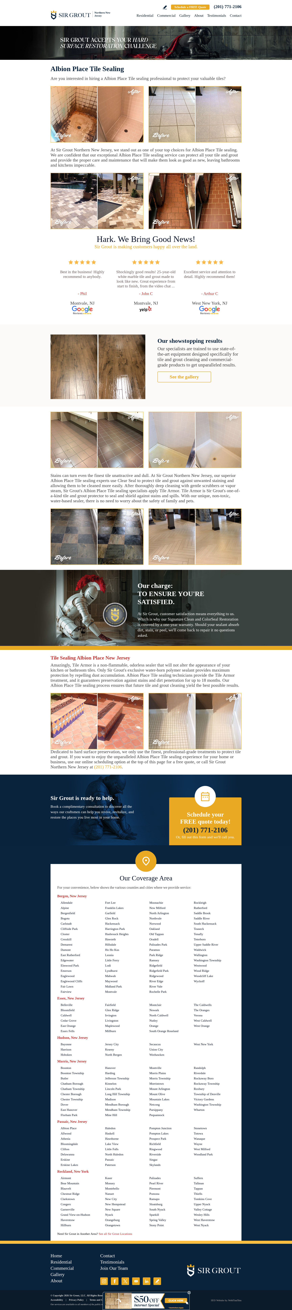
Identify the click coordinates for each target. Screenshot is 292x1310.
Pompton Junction (160, 1128)
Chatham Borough (72, 1083)
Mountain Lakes (159, 1099)
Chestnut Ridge (70, 1193)
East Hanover (69, 1109)
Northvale (155, 918)
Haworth (110, 939)
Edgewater (67, 960)
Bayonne (66, 1044)
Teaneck (199, 929)
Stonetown (200, 1128)
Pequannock (156, 1115)
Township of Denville (207, 1094)
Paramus (154, 949)
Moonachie (156, 902)
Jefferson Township (117, 1078)
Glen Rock (111, 918)
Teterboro (200, 939)
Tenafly (198, 934)
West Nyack (201, 1225)
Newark (154, 1010)
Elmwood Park (70, 965)
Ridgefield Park (159, 970)
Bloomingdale (69, 1144)
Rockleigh (200, 902)
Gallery (184, 15)
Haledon (110, 1128)
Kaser (108, 1178)
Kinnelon (110, 1083)
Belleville (66, 1005)
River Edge (156, 981)
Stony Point (156, 1225)
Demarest (66, 944)
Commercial (166, 15)
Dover (64, 1104)
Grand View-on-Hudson (75, 1214)
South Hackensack (205, 923)
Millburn (110, 1031)
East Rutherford (70, 955)
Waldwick (200, 949)
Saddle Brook (202, 913)
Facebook (114, 1281)
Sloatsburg (155, 1204)
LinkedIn (146, 1281)
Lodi (108, 965)
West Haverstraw (204, 1220)
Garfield (110, 913)
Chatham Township (72, 1089)
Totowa (198, 1133)
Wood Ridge (201, 970)
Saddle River (202, 918)
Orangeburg (112, 1220)
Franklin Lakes (114, 908)
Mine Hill (111, 1115)
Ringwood (155, 1149)
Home (56, 1255)
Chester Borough (71, 1094)
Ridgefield (155, 965)
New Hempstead (115, 1204)
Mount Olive (157, 1094)
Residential (145, 15)
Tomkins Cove (203, 1199)
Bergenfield (68, 913)
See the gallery (184, 376)
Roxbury (199, 1089)
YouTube (136, 1281)
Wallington (200, 955)
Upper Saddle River (206, 944)
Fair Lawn (67, 986)
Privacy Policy (76, 1300)
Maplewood (112, 1026)
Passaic (109, 1159)
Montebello (112, 1188)
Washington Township (207, 960)
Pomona (154, 1193)
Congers (66, 1204)
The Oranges (202, 1010)
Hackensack (112, 923)
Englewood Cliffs (71, 981)
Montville (155, 1068)
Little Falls (111, 1149)
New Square (112, 1209)
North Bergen (113, 1054)
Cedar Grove (68, 1020)
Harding (110, 1073)
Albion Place (69, 1128)
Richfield (155, 1144)
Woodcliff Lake (203, 976)
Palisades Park (158, 944)
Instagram (104, 1281)
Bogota (65, 918)
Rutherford (200, 908)
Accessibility (57, 1300)
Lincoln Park (113, 1089)
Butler (64, 1078)
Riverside (155, 1154)
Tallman (199, 1183)
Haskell (109, 1133)
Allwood (66, 1133)
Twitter (125, 1281)
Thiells (198, 1193)
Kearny (109, 1049)
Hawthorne (112, 1138)
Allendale (66, 902)
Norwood (155, 923)
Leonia (109, 955)
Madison (110, 1099)
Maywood (111, 981)
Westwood (200, 965)
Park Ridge (156, 955)
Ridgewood (156, 976)
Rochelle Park (158, 991)
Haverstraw (68, 1220)
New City (111, 1199)
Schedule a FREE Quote (190, 7)
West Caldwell (203, 1020)
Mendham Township (117, 1109)
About (198, 15)
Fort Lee (110, 902)
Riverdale (200, 1073)
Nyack (109, 1214)
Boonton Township (72, 1073)
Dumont (66, 949)
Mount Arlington (159, 1089)
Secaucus (155, 1044)
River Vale (155, 986)
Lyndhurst (111, 970)
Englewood (68, 976)
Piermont (155, 1188)
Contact (235, 15)
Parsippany (156, 1109)
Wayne (198, 1144)
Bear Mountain (70, 1183)
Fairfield (110, 1005)
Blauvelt (66, 1188)
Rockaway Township (207, 1083)
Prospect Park (157, 1138)
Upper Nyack (202, 1204)
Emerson (66, 970)
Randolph (200, 1068)
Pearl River (156, 1183)
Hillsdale (110, 944)
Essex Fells (68, 1031)
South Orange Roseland (163, 1031)
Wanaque (199, 1138)
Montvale (111, 991)
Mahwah (110, 976)
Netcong (154, 1104)
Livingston (111, 1020)
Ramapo (154, 1199)
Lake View (111, 1144)
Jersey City (112, 1044)
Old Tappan (156, 934)
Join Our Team (114, 1268)
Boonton (66, 1068)
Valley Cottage (203, 1209)
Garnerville (68, 1209)
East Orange (68, 1026)
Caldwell (66, 1015)
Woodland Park (203, 1154)
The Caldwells (203, 1005)
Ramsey (154, 960)
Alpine (65, 908)
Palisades (155, 1178)
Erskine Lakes (69, 1165)
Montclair (155, 1005)
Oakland (154, 929)
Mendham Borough (117, 1104)
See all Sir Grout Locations (115, 1233)
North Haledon (114, 1154)
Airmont (66, 1178)
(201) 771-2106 (227, 6)
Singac (153, 1159)
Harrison (66, 1049)
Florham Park (69, 1115)
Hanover (110, 1068)
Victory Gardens (204, 1099)
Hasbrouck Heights (117, 934)
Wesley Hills (202, 1214)
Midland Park (113, 986)
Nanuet (109, 1193)
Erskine (65, 1159)
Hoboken (66, 1054)
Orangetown (112, 1225)
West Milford (202, 1149)
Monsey (110, 1183)
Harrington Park (115, 929)
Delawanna (67, 1154)
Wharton (199, 1109)
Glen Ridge (112, 1010)
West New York (203, 1044)
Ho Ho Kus (112, 949)
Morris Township (160, 1078)
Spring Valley (157, 1220)
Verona (198, 1015)
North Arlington (159, 913)
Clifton (65, 1149)
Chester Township (72, 1099)
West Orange (202, 1026)
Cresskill (66, 939)
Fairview (66, 991)
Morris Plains (157, 1073)
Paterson (110, 1165)
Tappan (198, 1188)
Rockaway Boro (204, 1078)
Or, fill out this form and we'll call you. (205, 837)
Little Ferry (112, 960)
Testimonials (216, 15)
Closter (65, 934)
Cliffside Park (69, 929)
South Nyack (157, 1209)
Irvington (110, 1015)
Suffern (198, 1178)
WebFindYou (234, 1300)
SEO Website (217, 1300)
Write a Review (165, 7)
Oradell (154, 939)
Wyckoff (199, 981)
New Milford (157, 908)
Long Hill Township (117, 1094)
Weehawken (156, 1054)
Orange (153, 1026)
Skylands (155, 1165)
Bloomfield (68, 1010)
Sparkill (154, 1214)
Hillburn (66, 1225)
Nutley (153, 1020)
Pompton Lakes (158, 1133)
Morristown (156, 1083)
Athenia (65, 1138)
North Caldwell (158, 1015)
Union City (156, 1049)
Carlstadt (66, 923)
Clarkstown (68, 1199)
